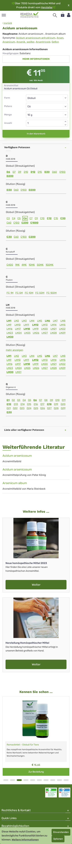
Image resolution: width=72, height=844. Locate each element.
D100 (62, 171)
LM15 (62, 324)
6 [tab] (39, 780)
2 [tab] (12, 780)
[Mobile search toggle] (55, 15)
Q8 (46, 400)
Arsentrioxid (43, 41)
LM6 (47, 320)
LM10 (18, 324)
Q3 (18, 400)
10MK (32, 264)
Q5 (29, 400)
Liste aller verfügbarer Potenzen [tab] (24, 429)
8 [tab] (52, 780)
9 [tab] (59, 780)
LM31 (18, 372)
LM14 (53, 324)
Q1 (8, 400)
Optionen (58, 838)
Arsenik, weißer (25, 41)
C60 (9, 222)
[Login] (68, 15)
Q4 (24, 400)
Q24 (29, 408)
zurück (7, 23)
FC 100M (51, 292)
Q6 (35, 400)
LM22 (62, 328)
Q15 (29, 404)
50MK (40, 264)
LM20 (44, 328)
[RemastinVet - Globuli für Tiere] (36, 719)
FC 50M (39, 292)
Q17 (42, 404)
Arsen (60, 37)
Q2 (13, 400)
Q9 (51, 400)
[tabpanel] (36, 736)
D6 (8, 171)
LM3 (24, 320)
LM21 (53, 328)
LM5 (39, 320)
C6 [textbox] (29, 106)
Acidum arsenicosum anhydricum (35, 37)
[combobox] (47, 106)
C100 (16, 222)
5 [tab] (32, 780)
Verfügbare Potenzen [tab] (17, 147)
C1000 (34, 222)
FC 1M (10, 292)
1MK (17, 264)
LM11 (26, 324)
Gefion (55, 41)
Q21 (9, 408)
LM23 (10, 332)
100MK (49, 264)
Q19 (56, 404)
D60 (54, 171)
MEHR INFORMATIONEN (36, 59)
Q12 (9, 404)
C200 (24, 222)
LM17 (18, 328)
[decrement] (65, 124)
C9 (36, 218)
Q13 (16, 404)
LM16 (9, 328)
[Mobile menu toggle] (4, 15)
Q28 (56, 408)
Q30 (9, 412)
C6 (25, 218)
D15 (40, 171)
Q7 (40, 400)
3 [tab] (19, 780)
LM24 (18, 332)
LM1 (9, 320)
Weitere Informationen (25, 839)
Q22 (15, 408)
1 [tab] (5, 780)
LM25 (27, 332)
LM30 (10, 336)
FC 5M (19, 292)
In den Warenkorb (36, 133)
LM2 (16, 320)
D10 (26, 171)
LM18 (27, 328)
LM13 (45, 324)
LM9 (9, 324)
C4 (13, 218)
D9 (19, 171)
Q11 (63, 400)
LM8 (62, 320)
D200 (10, 175)
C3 (8, 218)
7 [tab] (46, 780)
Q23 (22, 408)
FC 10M (29, 292)
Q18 (49, 404)
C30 (62, 218)
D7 (14, 171)
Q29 (63, 408)
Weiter (36, 584)
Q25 (35, 408)
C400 (10, 264)
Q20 (63, 404)
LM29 (62, 332)
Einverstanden (61, 832)
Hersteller (47, 7)
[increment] (65, 121)
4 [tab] (25, 780)
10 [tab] (66, 780)
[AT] (29, 15)
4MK (24, 264)
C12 (49, 218)
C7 (30, 218)
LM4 (31, 320)
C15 (56, 218)
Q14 (22, 404)
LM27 (45, 332)
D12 (33, 171)
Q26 (42, 408)
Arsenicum (9, 41)
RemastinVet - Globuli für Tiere (23, 744)
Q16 (36, 404)
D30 (47, 171)
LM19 (36, 328)
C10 (42, 218)
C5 (19, 218)
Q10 (57, 400)
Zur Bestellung (36, 771)
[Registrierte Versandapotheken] (51, 792)
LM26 (36, 332)
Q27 (49, 408)
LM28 (53, 332)
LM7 (55, 320)
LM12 (35, 324)
